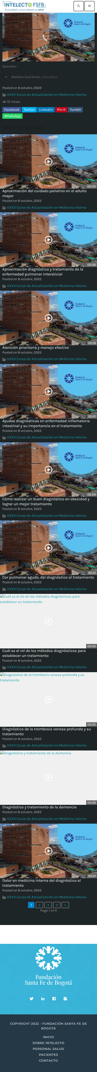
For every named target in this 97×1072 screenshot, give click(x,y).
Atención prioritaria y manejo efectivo (35, 347)
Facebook (12, 109)
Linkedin (46, 109)
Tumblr (75, 109)
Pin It (61, 109)
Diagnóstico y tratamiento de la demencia (39, 807)
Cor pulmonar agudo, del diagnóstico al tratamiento (48, 577)
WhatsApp (12, 116)
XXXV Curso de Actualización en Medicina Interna (46, 94)
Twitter (29, 109)
